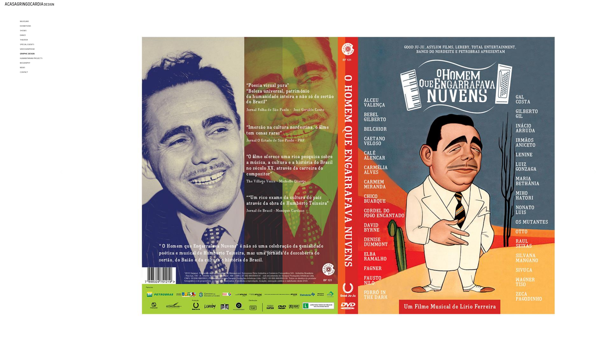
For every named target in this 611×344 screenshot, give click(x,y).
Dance (23, 35)
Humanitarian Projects (31, 58)
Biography (25, 62)
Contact (24, 72)
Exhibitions (25, 25)
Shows (23, 30)
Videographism (27, 48)
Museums (24, 21)
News (22, 67)
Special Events (27, 44)
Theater (24, 39)
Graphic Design (27, 53)
